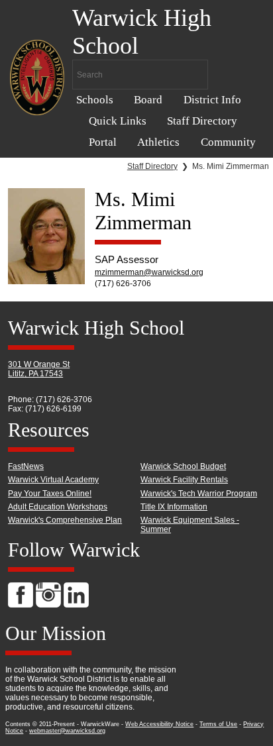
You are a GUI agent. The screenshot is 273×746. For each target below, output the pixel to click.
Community (228, 142)
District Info (212, 99)
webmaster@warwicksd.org (67, 730)
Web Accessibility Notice (159, 724)
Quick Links (117, 121)
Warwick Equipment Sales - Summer (189, 524)
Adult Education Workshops (57, 506)
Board (148, 99)
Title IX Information (173, 506)
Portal (103, 142)
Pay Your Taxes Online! (49, 493)
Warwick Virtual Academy (53, 479)
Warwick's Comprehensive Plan (65, 520)
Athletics (158, 142)
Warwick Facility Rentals (184, 479)
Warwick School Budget (183, 466)
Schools (94, 99)
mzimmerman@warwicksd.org (149, 272)
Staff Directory (202, 121)
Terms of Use (218, 724)
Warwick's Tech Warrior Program (198, 493)
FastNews (26, 466)
